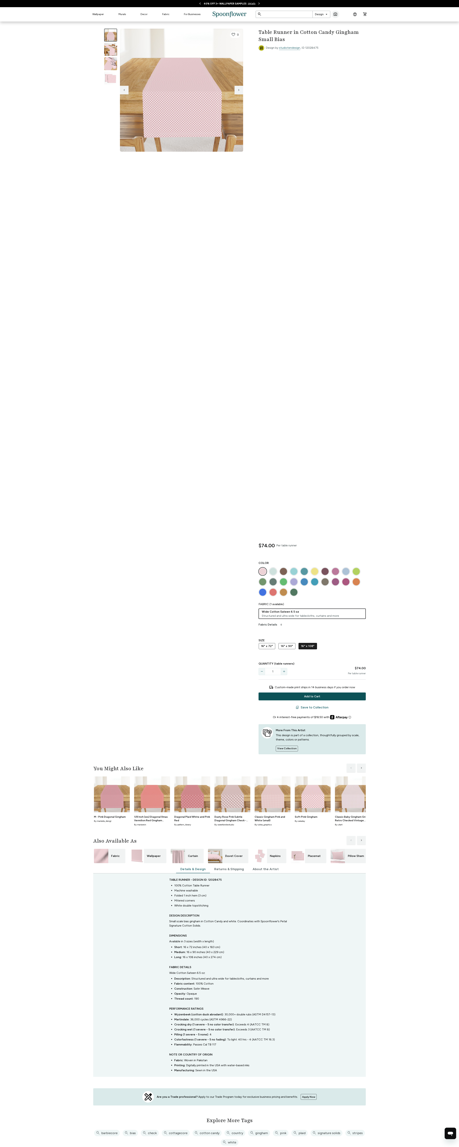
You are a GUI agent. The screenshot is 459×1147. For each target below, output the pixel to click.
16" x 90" (287, 646)
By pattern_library (182, 824)
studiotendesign (289, 47)
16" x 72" (267, 646)
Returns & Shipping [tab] (229, 869)
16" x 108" (307, 646)
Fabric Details (271, 624)
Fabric (165, 14)
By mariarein (140, 824)
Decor (144, 14)
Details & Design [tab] (193, 869)
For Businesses (192, 14)
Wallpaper (98, 14)
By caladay (300, 821)
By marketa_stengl (102, 821)
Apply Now (308, 1096)
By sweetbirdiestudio (224, 824)
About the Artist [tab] (266, 869)
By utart (338, 824)
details (251, 3)
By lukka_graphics (263, 824)
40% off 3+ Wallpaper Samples (225, 3)
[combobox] (321, 14)
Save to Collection (312, 707)
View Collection (287, 748)
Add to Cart (312, 696)
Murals (122, 14)
